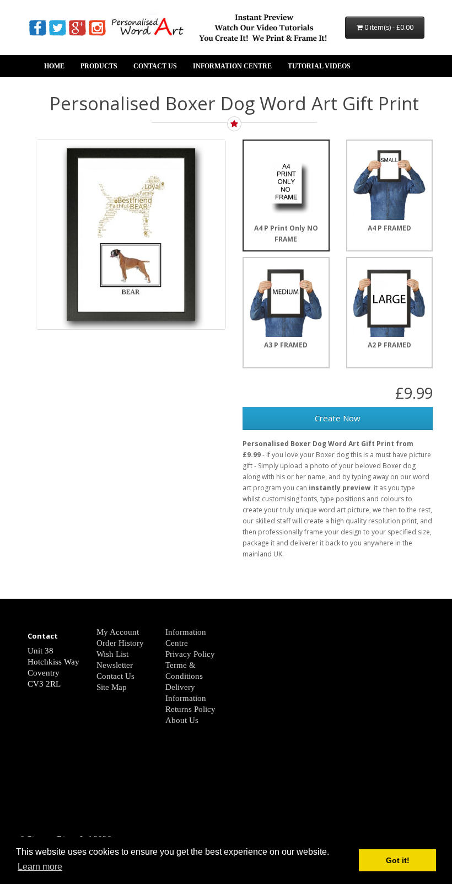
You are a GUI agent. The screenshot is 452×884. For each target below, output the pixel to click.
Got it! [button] (398, 860)
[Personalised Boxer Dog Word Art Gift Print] (131, 235)
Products (98, 66)
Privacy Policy (190, 654)
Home (54, 66)
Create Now (337, 418)
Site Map (111, 687)
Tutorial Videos (319, 66)
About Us (181, 720)
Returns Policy (190, 709)
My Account (117, 632)
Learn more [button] (40, 866)
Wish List (112, 654)
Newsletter (114, 665)
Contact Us (155, 66)
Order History (120, 643)
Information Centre (232, 66)
